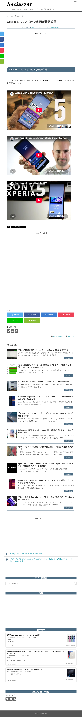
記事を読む (68, 358)
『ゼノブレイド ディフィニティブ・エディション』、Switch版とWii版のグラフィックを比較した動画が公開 (42, 560)
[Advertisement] (41, 49)
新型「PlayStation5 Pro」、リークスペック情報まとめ (24, 669)
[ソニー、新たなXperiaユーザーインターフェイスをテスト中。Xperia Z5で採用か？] (12, 501)
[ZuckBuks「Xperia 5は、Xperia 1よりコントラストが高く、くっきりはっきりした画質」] (12, 484)
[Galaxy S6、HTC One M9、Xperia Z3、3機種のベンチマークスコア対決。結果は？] (12, 434)
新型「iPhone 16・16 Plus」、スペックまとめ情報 (23, 635)
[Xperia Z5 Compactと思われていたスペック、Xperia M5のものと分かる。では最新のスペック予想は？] (12, 468)
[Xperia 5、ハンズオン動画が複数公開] (49, 315)
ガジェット (35, 27)
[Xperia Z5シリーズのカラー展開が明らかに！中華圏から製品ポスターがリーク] (12, 451)
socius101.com (12, 645)
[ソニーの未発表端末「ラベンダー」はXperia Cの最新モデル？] (12, 354)
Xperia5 (61, 336)
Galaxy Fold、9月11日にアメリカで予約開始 (26, 554)
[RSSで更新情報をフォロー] (16, 331)
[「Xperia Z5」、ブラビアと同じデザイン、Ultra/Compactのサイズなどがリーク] (12, 417)
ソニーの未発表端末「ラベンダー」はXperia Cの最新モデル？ (43, 350)
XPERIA (51, 27)
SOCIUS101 (43, 713)
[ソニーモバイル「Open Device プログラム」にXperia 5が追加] (12, 386)
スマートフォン (43, 27)
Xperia (55, 336)
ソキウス (71, 336)
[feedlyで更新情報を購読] (12, 331)
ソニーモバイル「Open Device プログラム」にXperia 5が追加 (43, 382)
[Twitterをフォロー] (8, 331)
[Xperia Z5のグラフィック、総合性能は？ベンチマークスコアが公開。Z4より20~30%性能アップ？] (12, 369)
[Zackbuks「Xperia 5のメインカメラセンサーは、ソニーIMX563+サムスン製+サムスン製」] (12, 401)
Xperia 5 (56, 27)
